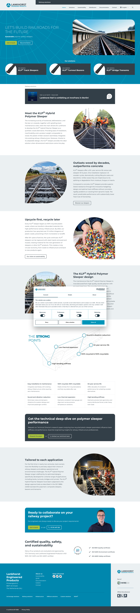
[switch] (61, 315)
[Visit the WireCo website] (123, 583)
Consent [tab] (45, 295)
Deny (46, 322)
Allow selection (70, 322)
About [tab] (94, 295)
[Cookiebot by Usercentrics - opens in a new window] (97, 289)
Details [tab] (70, 295)
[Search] (133, 7)
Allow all (93, 322)
